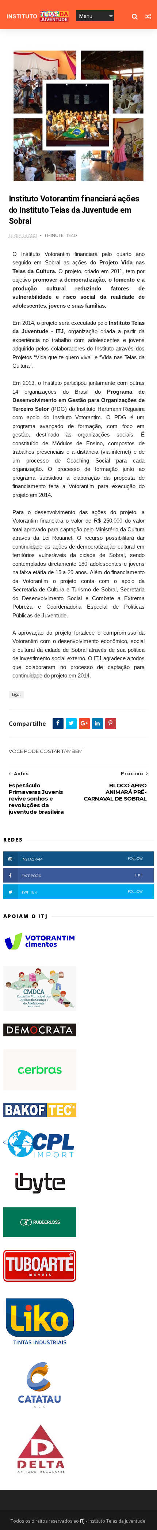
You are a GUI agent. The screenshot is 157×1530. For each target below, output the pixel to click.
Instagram (82, 859)
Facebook (82, 875)
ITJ (82, 1521)
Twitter (82, 892)
